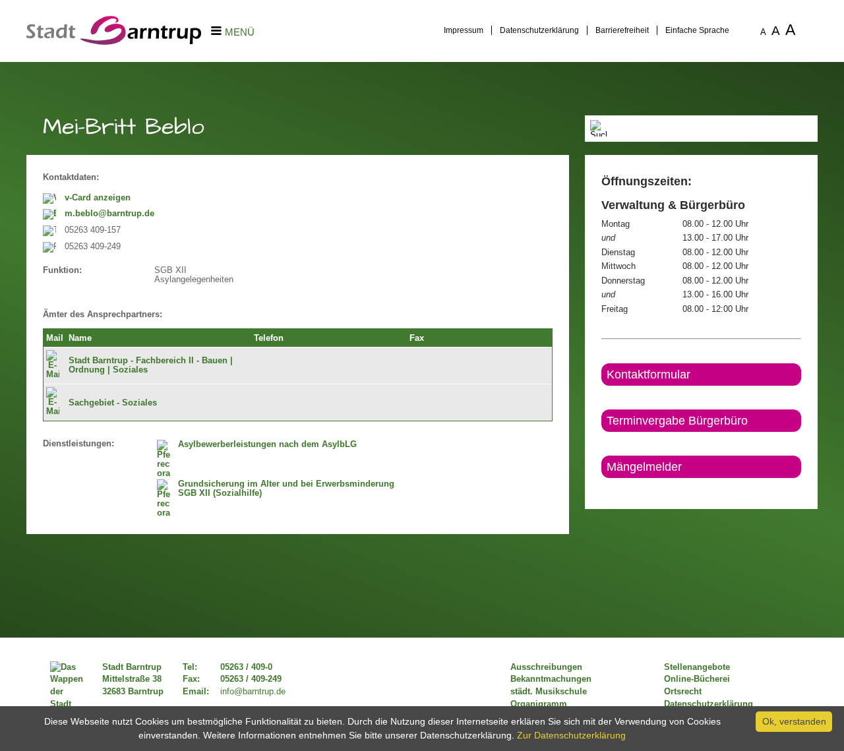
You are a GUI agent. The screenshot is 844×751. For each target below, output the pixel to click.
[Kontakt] (602, 489)
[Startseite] (113, 41)
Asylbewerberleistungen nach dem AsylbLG (267, 444)
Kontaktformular (648, 374)
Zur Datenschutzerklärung (571, 735)
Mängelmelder (644, 467)
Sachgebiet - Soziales (113, 402)
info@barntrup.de (253, 691)
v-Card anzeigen (98, 197)
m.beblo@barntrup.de (109, 213)
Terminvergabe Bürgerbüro (677, 421)
